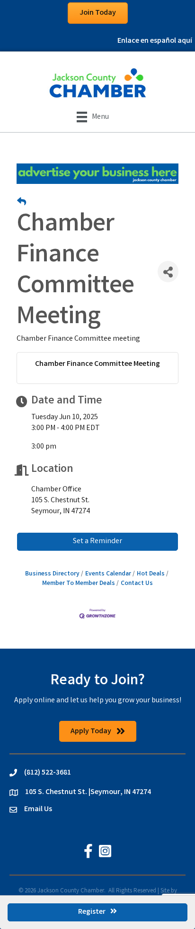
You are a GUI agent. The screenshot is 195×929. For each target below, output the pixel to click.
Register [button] (92, 912)
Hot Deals (151, 574)
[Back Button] (21, 203)
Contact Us (137, 583)
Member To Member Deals (78, 583)
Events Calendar (108, 574)
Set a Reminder (97, 541)
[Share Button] (168, 271)
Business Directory (52, 574)
